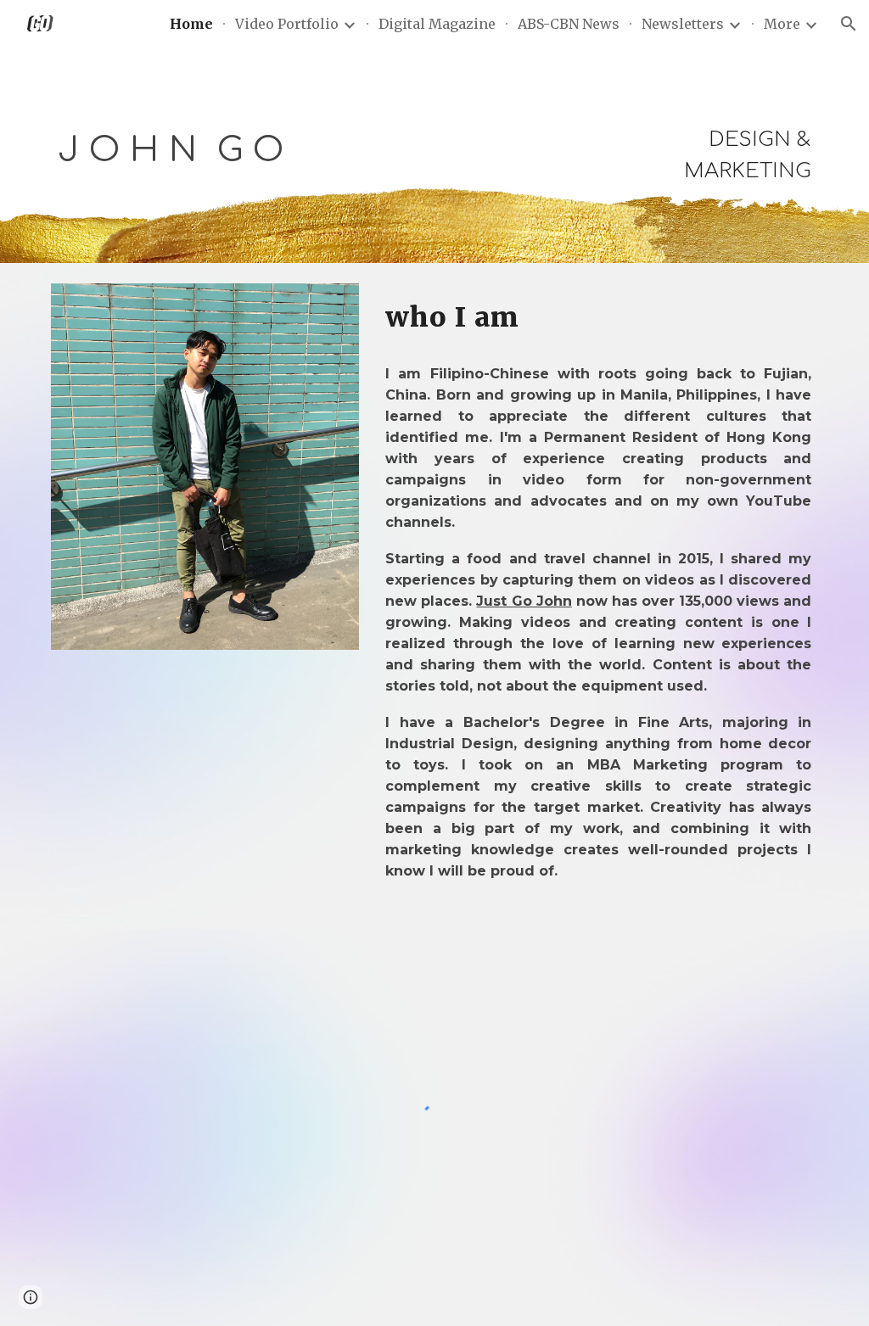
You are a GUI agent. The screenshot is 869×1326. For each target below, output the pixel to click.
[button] (848, 23)
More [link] (782, 23)
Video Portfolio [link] (287, 23)
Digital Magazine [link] (437, 23)
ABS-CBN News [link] (569, 23)
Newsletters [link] (683, 23)
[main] (238, 150)
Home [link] (191, 23)
